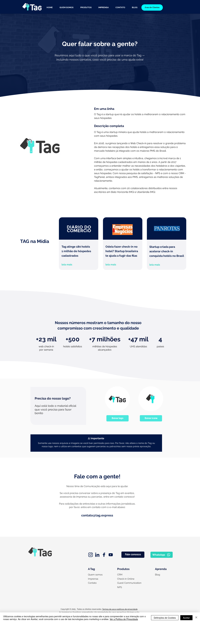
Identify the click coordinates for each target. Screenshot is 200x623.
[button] (86, 7)
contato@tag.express (97, 515)
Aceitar (186, 617)
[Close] (196, 618)
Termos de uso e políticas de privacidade (120, 609)
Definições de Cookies (165, 617)
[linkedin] (97, 554)
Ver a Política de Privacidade (124, 619)
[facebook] (104, 554)
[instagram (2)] (90, 554)
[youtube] (110, 554)
